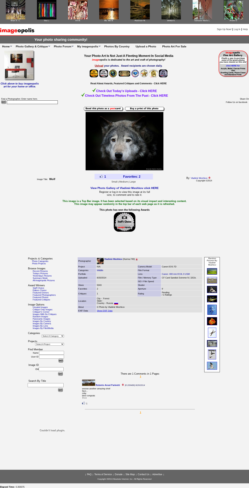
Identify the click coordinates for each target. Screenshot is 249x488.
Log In (237, 29)
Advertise (157, 474)
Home (6, 46)
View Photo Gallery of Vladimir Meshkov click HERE (124, 188)
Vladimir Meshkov (199, 178)
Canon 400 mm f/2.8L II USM (176, 274)
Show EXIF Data (104, 311)
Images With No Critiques (45, 314)
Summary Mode (40, 278)
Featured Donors (41, 292)
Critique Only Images (43, 309)
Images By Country (42, 321)
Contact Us (143, 474)
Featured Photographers (44, 295)
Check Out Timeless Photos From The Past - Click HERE (126, 95)
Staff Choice (38, 288)
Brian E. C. (15, 20)
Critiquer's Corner (41, 312)
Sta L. (46, 20)
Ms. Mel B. (109, 20)
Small (114, 181)
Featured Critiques (41, 299)
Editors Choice (39, 290)
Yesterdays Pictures (42, 276)
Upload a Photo (146, 46)
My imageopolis (87, 46)
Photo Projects (39, 263)
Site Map (130, 474)
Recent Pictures (40, 271)
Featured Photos (40, 297)
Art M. (78, 20)
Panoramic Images (41, 319)
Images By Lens (40, 326)
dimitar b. (171, 20)
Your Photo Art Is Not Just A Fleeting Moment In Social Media (128, 55)
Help (245, 29)
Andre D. (234, 20)
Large (133, 181)
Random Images (40, 316)
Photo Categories (40, 261)
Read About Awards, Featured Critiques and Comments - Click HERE (128, 83)
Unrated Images (40, 307)
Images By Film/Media (43, 328)
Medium (123, 181)
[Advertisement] (124, 246)
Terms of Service (103, 474)
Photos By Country (117, 46)
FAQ (89, 474)
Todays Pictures (40, 273)
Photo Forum (62, 46)
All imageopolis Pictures (44, 280)
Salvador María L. (202, 20)
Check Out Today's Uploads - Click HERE (126, 91)
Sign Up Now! (224, 29)
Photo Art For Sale (174, 46)
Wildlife (100, 270)
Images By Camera (42, 323)
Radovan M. (140, 20)
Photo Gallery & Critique (32, 46)
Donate (119, 474)
